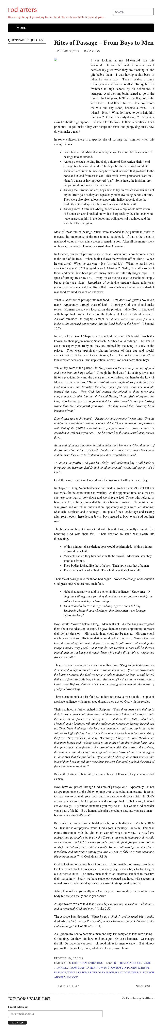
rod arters (22, 9)
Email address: (18, 1007)
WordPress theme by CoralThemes (138, 997)
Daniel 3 (63, 967)
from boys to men (82, 967)
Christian (79, 963)
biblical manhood (127, 963)
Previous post (68, 986)
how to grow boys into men (117, 967)
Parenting (95, 963)
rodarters (92, 51)
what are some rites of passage (90, 972)
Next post (143, 986)
